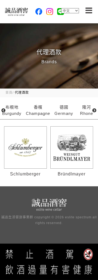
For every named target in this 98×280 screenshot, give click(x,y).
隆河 (86, 110)
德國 (63, 110)
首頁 (9, 93)
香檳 (38, 110)
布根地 (12, 110)
